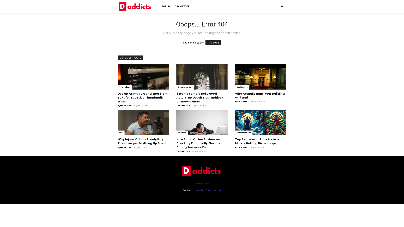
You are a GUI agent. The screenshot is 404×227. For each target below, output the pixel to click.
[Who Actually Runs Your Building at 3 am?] (260, 77)
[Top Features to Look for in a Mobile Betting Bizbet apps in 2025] (260, 122)
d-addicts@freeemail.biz (208, 190)
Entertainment (185, 87)
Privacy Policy (202, 183)
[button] (282, 6)
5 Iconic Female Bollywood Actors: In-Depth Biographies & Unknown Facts (200, 97)
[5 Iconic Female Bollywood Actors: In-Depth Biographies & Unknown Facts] (202, 77)
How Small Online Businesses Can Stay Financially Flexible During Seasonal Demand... (198, 143)
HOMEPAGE (213, 43)
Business (182, 133)
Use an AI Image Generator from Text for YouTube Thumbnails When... (143, 97)
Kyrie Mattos (124, 105)
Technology (124, 87)
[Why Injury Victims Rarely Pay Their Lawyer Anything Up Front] (143, 122)
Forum (166, 6)
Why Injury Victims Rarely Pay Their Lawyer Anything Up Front (142, 141)
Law (121, 133)
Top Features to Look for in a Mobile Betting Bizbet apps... (257, 141)
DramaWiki (182, 6)
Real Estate (242, 87)
